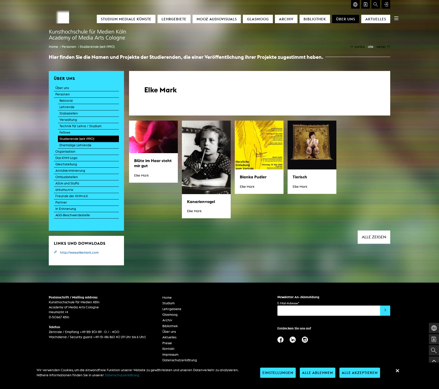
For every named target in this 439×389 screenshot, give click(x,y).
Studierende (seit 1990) (97, 47)
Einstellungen (277, 372)
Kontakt (168, 349)
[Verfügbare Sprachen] (355, 4)
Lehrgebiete (174, 19)
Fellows (64, 132)
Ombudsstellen (66, 177)
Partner (61, 202)
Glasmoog (258, 19)
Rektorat (66, 101)
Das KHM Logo (66, 158)
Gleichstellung (66, 164)
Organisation (65, 151)
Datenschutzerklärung (179, 360)
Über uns (345, 19)
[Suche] (375, 4)
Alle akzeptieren (360, 372)
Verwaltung (68, 120)
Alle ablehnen (317, 372)
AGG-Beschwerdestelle (72, 215)
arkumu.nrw (64, 190)
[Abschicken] (385, 311)
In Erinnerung (65, 209)
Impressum (170, 354)
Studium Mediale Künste (126, 19)
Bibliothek (315, 19)
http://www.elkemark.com (79, 252)
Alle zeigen (374, 237)
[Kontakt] (365, 4)
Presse (167, 343)
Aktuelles (375, 19)
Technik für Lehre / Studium (80, 126)
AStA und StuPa (67, 183)
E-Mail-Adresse (288, 303)
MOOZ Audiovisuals (217, 19)
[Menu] (396, 18)
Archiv (286, 19)
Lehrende (66, 107)
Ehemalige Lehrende (75, 145)
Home (53, 47)
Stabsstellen (68, 113)
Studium (168, 303)
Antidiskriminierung (70, 170)
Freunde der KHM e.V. (71, 196)
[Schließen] (397, 371)
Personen (69, 47)
